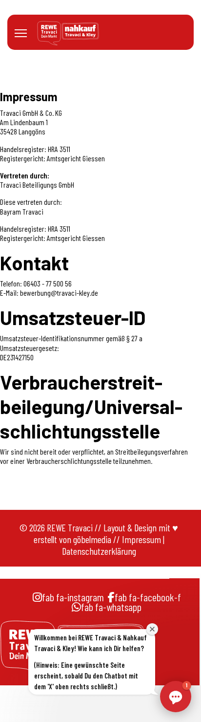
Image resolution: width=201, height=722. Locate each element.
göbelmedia (92, 539)
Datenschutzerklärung (99, 551)
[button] (175, 696)
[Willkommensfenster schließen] (152, 629)
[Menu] (21, 33)
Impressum (141, 539)
